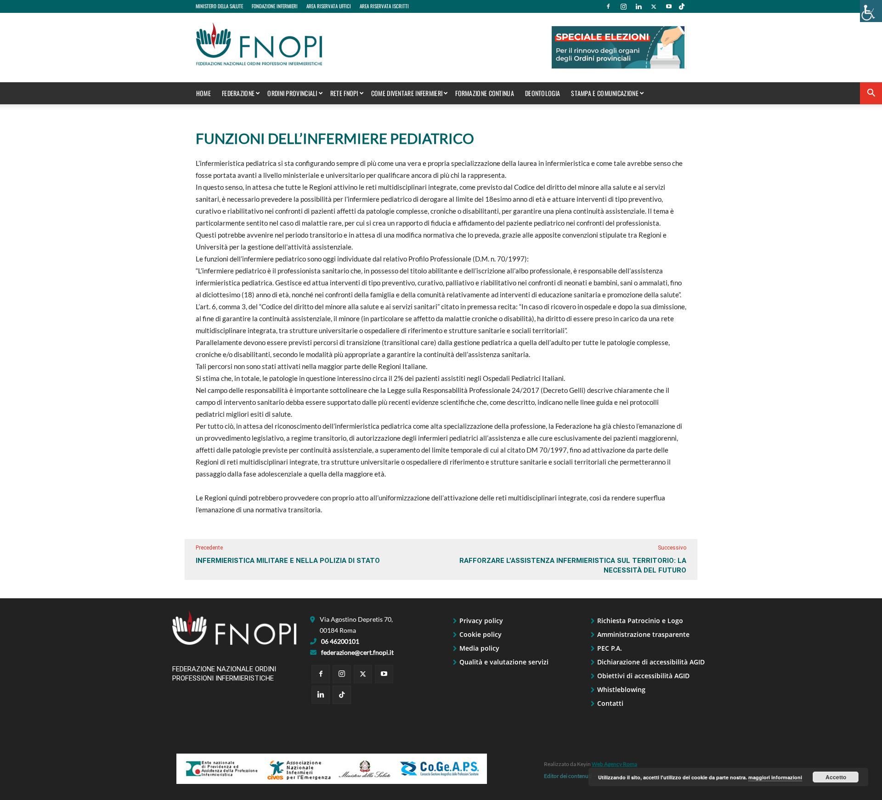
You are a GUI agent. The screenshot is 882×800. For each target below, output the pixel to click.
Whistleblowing (621, 689)
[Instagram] (623, 6)
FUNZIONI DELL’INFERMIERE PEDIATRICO (335, 138)
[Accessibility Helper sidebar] (871, 11)
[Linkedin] (638, 6)
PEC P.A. (609, 648)
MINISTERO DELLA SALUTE (219, 6)
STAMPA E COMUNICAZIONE (605, 93)
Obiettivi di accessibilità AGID (643, 675)
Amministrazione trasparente (643, 634)
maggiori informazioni (775, 777)
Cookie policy (480, 634)
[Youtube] (669, 6)
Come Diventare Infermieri (407, 93)
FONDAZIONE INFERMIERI (275, 6)
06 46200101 (340, 641)
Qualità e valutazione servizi (503, 662)
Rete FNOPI (344, 93)
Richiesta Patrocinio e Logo (640, 620)
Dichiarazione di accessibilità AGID (651, 662)
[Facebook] (608, 6)
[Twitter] (654, 6)
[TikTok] (681, 6)
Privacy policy (481, 620)
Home (203, 93)
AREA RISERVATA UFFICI (328, 6)
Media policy (479, 648)
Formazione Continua (484, 93)
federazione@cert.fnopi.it (357, 652)
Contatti (610, 703)
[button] (871, 94)
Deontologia (542, 93)
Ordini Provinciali (292, 93)
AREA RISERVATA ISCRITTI (384, 6)
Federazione (238, 93)
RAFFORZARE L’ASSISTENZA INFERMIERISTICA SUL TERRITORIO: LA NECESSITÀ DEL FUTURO (572, 565)
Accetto (835, 777)
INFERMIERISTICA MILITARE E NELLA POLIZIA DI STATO (288, 560)
